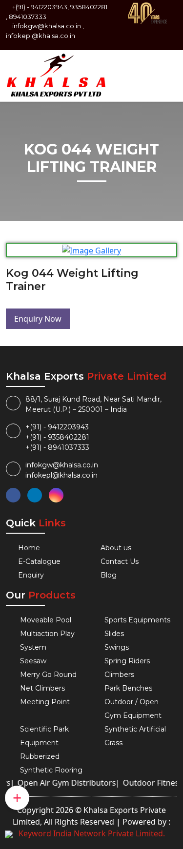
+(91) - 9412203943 (57, 427)
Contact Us (120, 561)
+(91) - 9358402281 (57, 437)
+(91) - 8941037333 (57, 447)
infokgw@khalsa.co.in (46, 26)
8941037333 (27, 16)
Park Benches (128, 688)
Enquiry (31, 575)
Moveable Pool (45, 620)
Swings (116, 647)
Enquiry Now (37, 318)
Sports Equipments (137, 620)
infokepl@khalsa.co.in (40, 35)
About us (116, 547)
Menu (161, 67)
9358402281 (88, 7)
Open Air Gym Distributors (62, 782)
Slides (114, 633)
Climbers (119, 674)
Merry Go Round (48, 674)
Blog (109, 575)
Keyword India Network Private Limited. (92, 833)
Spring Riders (127, 660)
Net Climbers (42, 688)
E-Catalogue (39, 561)
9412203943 (49, 7)
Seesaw (33, 660)
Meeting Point (45, 701)
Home (29, 547)
